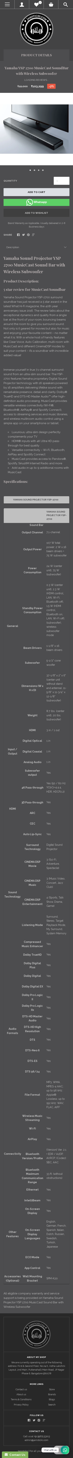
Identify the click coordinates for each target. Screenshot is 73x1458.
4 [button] (43, 170)
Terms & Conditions (21, 1399)
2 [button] (34, 170)
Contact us (21, 1389)
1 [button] (30, 170)
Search (52, 1404)
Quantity (10, 180)
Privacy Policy (21, 1404)
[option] (36, 129)
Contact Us (16, 1454)
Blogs (52, 1399)
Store (52, 1389)
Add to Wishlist (36, 213)
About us (21, 1394)
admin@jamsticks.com (36, 1440)
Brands (52, 1394)
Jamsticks (22, 1451)
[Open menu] (7, 4)
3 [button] (38, 170)
